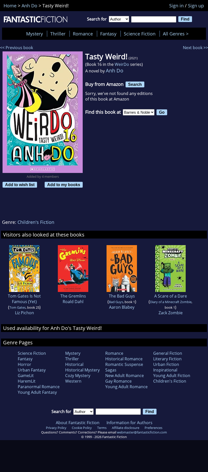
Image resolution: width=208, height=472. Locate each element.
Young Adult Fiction (171, 375)
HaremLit (27, 381)
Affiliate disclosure (125, 427)
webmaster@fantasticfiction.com (142, 432)
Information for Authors (129, 422)
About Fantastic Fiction (77, 422)
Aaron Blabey (121, 307)
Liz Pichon (24, 313)
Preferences (153, 427)
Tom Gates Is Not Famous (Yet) (24, 298)
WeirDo (122, 64)
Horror (24, 364)
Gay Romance (118, 381)
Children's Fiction (36, 222)
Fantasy (108, 34)
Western (73, 381)
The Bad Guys (122, 296)
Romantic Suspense (124, 364)
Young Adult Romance (126, 386)
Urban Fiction (166, 364)
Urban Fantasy (32, 370)
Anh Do (114, 70)
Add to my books (63, 184)
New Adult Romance (124, 375)
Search (135, 84)
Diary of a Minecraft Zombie (171, 302)
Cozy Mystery (77, 375)
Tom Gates (17, 307)
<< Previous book (16, 47)
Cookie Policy (82, 427)
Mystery (34, 34)
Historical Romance (124, 359)
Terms (102, 427)
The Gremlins (73, 296)
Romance (83, 34)
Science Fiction (139, 34)
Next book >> (195, 47)
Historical (74, 364)
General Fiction (167, 353)
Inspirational (165, 370)
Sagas (110, 370)
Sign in (176, 6)
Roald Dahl (73, 301)
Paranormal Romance (39, 386)
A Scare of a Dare (170, 296)
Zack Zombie (171, 313)
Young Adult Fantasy (37, 392)
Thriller (57, 34)
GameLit (26, 375)
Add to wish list (19, 184)
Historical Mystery (82, 370)
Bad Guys (116, 302)
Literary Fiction (167, 359)
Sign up (196, 6)
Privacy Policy (56, 427)
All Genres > (177, 34)
